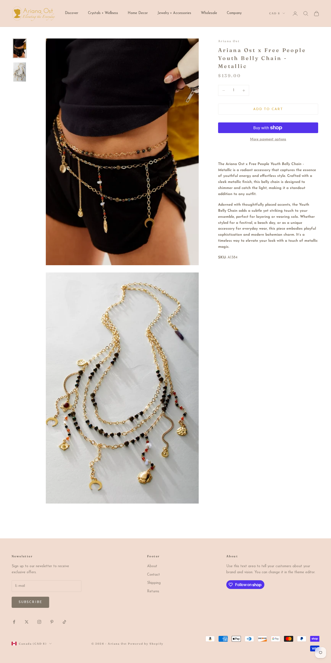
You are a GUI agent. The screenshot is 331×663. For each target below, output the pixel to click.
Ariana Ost (229, 41)
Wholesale (209, 13)
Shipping (154, 583)
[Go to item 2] (19, 72)
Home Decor (138, 13)
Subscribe (30, 602)
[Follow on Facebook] (14, 621)
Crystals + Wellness (103, 13)
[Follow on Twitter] (26, 621)
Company (234, 13)
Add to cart (268, 109)
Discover (71, 13)
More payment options (268, 139)
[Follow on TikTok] (64, 621)
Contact (153, 575)
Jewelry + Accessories (174, 13)
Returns (153, 591)
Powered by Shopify (146, 643)
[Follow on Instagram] (39, 621)
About (152, 566)
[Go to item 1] (19, 48)
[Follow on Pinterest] (51, 621)
